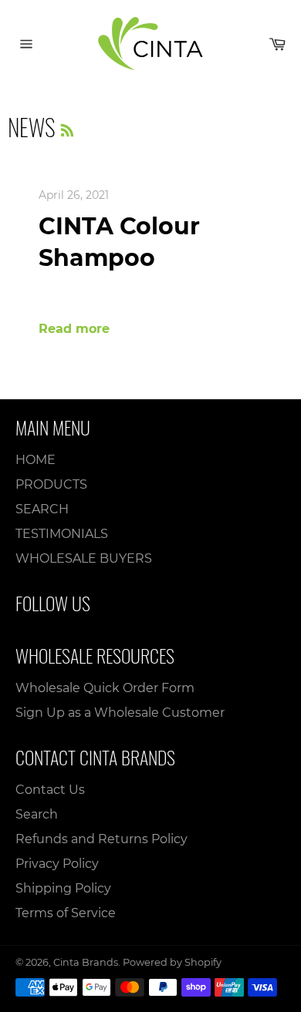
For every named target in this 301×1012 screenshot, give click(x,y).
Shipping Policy (63, 888)
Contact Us (50, 789)
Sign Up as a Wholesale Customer (120, 712)
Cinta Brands (85, 962)
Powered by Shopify (172, 962)
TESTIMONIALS (61, 533)
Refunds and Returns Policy (101, 839)
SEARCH (42, 509)
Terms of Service (65, 913)
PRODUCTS (51, 484)
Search (36, 814)
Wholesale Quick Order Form (104, 688)
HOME (35, 459)
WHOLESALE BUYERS (83, 558)
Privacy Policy (57, 863)
